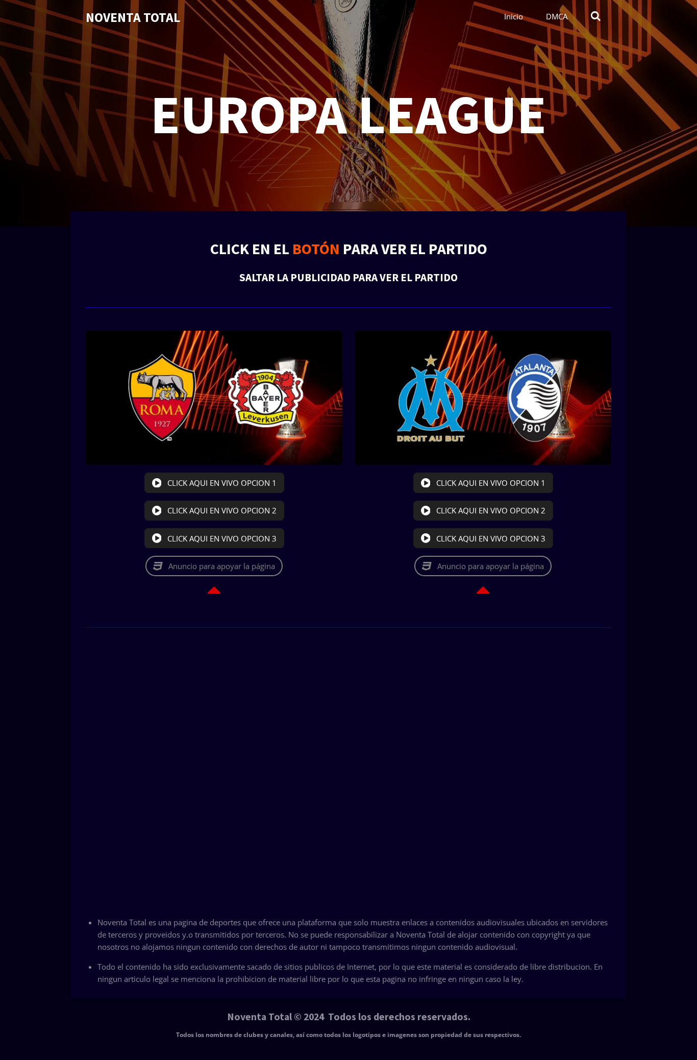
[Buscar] (595, 17)
